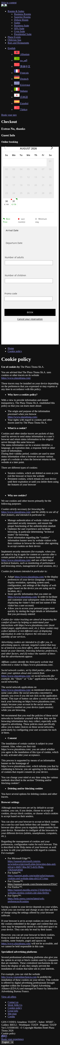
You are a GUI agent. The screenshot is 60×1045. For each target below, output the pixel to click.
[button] (11, 48)
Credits (11, 1016)
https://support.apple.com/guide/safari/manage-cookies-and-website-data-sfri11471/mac (31, 877)
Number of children (15, 275)
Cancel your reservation (30, 319)
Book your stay (9, 115)
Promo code (10, 293)
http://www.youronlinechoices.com (19, 977)
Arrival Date (12, 230)
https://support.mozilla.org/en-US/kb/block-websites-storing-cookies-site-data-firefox (29, 891)
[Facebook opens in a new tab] (2, 1036)
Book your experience (12, 1039)
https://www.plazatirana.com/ (16, 378)
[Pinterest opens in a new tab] (4, 1036)
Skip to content (8, 2)
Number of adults (14, 257)
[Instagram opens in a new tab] (6, 1036)
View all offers (8, 996)
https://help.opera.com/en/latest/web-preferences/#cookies (26, 900)
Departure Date (14, 242)
